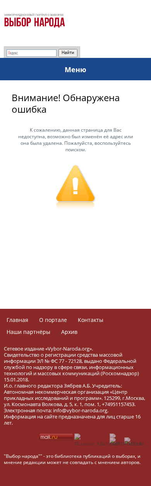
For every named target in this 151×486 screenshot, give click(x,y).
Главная (17, 319)
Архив (69, 331)
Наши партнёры (28, 331)
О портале (53, 319)
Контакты (90, 319)
